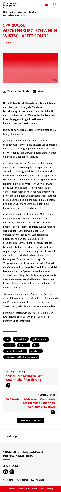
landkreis (23, 345)
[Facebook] (5, 471)
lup (35, 345)
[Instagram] (11, 471)
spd (7, 339)
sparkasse (36, 351)
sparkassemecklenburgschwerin (21, 356)
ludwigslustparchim (15, 351)
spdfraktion (20, 339)
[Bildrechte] (55, 80)
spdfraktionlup (39, 339)
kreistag (9, 345)
